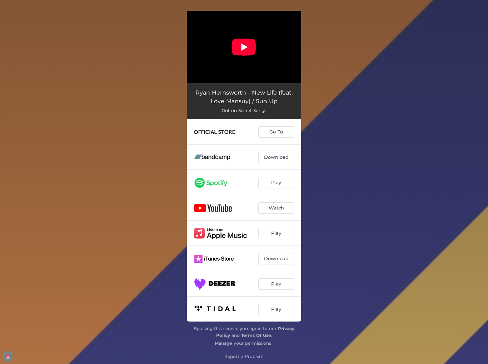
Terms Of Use (256, 335)
